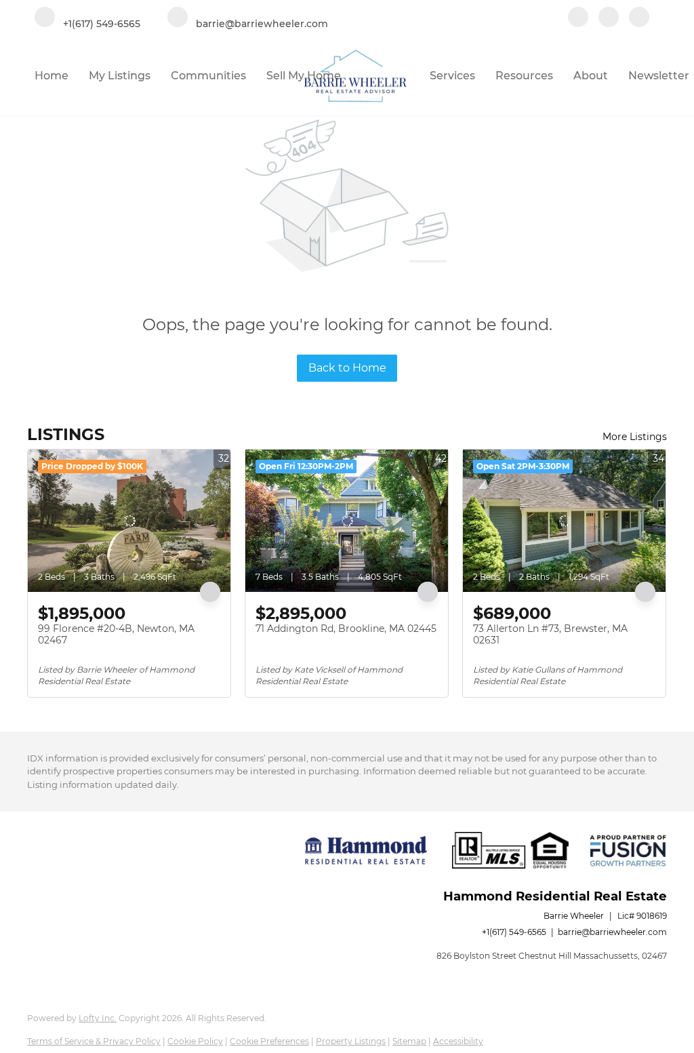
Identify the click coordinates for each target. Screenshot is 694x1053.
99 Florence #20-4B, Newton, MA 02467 (116, 634)
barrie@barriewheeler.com (612, 932)
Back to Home (347, 367)
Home (51, 75)
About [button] (590, 75)
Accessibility (458, 1041)
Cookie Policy (195, 1041)
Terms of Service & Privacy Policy (94, 1041)
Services (452, 75)
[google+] (639, 18)
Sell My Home (303, 75)
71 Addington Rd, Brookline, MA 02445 (346, 628)
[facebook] (578, 18)
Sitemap (409, 1041)
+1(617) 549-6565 (514, 932)
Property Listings (351, 1041)
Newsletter (658, 75)
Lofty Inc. (98, 1018)
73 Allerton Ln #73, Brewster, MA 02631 (550, 634)
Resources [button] (524, 75)
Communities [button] (208, 75)
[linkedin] (608, 18)
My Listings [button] (119, 75)
